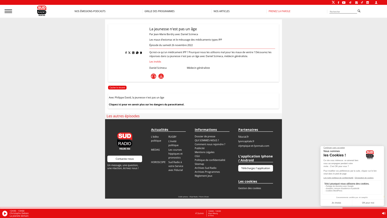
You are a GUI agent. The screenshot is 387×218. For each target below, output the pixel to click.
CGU (197, 156)
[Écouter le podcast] (153, 76)
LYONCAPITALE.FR (246, 141)
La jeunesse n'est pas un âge (173, 28)
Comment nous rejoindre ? (210, 144)
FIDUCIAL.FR (243, 136)
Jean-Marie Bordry (164, 34)
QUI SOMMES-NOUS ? (207, 140)
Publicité (200, 148)
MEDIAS (155, 149)
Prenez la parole (279, 11)
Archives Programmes (207, 171)
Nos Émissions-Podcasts (90, 11)
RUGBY (172, 136)
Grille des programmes (160, 11)
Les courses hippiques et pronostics (175, 153)
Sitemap (199, 164)
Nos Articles (222, 11)
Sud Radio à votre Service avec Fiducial (175, 166)
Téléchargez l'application (255, 168)
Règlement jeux (203, 175)
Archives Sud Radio (205, 168)
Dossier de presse (205, 136)
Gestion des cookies (249, 188)
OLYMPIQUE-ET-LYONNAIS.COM (253, 145)
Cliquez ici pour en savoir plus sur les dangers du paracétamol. (146, 104)
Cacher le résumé (117, 87)
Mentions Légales (205, 152)
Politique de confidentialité (210, 160)
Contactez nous (125, 158)
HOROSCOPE (158, 162)
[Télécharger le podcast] (161, 76)
